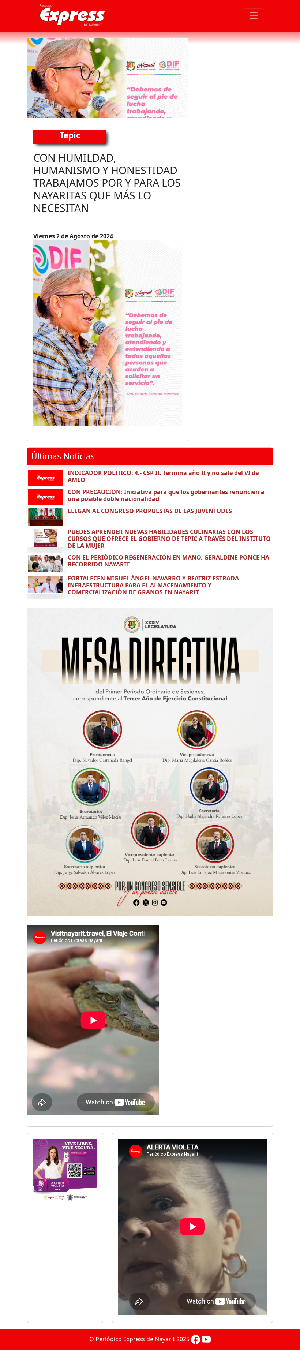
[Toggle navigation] (254, 15)
